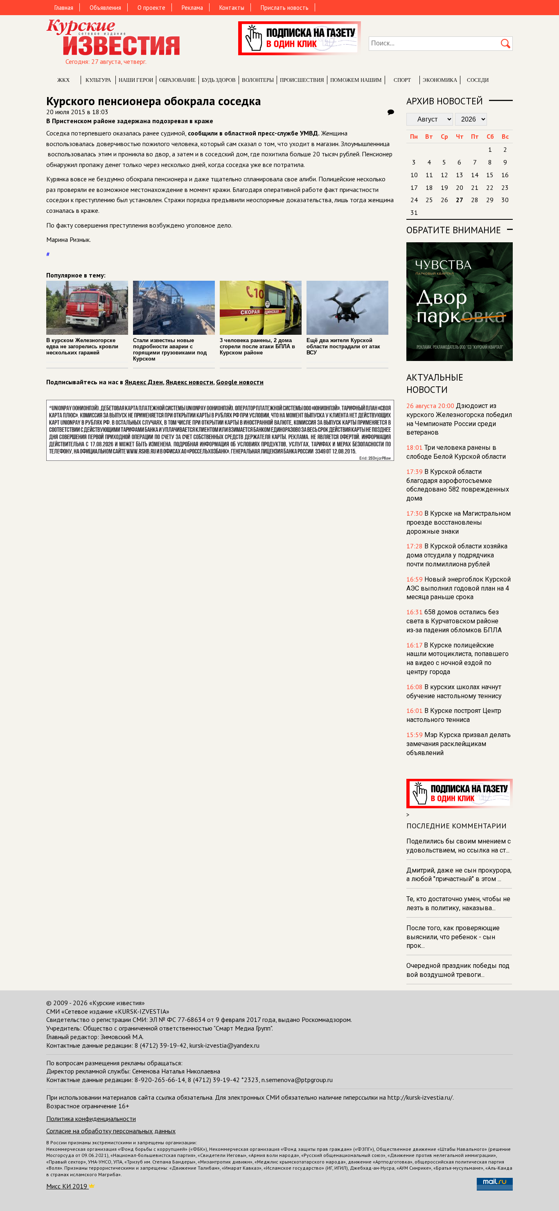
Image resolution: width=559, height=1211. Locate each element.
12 (444, 175)
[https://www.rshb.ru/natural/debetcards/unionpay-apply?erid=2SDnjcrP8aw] (220, 458)
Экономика (440, 80)
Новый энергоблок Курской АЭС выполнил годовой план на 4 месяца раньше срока (458, 588)
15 (490, 175)
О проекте (151, 7)
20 (459, 187)
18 (429, 187)
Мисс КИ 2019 (67, 1186)
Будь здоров (219, 80)
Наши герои (136, 80)
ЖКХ (63, 80)
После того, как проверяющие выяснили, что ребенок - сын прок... (453, 937)
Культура (98, 80)
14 (474, 175)
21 (474, 187)
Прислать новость (285, 7)
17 (414, 187)
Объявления (105, 7)
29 (490, 200)
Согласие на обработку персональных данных (111, 1131)
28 (474, 200)
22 (490, 187)
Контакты (231, 7)
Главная (63, 7)
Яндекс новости (189, 382)
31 (414, 212)
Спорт (402, 80)
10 (414, 175)
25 (429, 200)
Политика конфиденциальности (91, 1118)
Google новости (240, 382)
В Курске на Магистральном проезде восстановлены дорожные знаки (458, 522)
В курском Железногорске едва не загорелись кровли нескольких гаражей (82, 346)
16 (505, 175)
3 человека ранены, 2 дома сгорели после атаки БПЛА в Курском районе (257, 346)
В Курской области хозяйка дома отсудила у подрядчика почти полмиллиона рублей (456, 555)
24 (414, 200)
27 (459, 200)
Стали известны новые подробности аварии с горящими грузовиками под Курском (170, 349)
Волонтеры (258, 80)
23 (505, 187)
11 (429, 175)
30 (505, 200)
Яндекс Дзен (144, 382)
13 (459, 175)
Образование (177, 80)
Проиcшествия (302, 80)
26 (444, 200)
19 (444, 187)
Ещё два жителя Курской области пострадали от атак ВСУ (343, 346)
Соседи (478, 80)
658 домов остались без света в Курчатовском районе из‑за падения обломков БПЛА (454, 621)
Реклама (192, 7)
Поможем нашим (356, 80)
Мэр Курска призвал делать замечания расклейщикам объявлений (458, 744)
